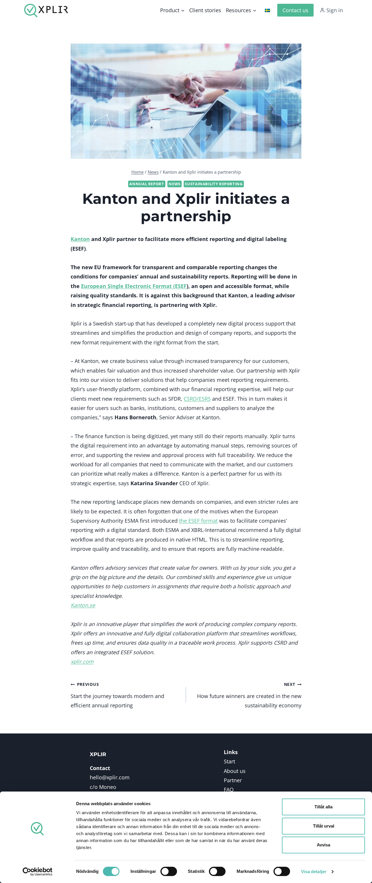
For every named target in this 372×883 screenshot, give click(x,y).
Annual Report (146, 183)
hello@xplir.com (110, 777)
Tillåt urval (323, 825)
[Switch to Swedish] (268, 10)
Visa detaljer (313, 871)
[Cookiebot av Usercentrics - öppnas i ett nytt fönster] (37, 871)
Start (229, 761)
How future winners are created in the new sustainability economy (249, 695)
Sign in (334, 10)
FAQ (229, 789)
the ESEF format (198, 520)
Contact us (295, 10)
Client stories (205, 10)
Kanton (80, 238)
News (174, 183)
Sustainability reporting (213, 183)
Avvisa (323, 844)
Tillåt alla (323, 806)
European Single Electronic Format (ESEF (134, 286)
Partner (233, 780)
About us (235, 770)
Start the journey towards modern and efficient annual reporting (117, 695)
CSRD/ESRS (197, 398)
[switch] (168, 871)
